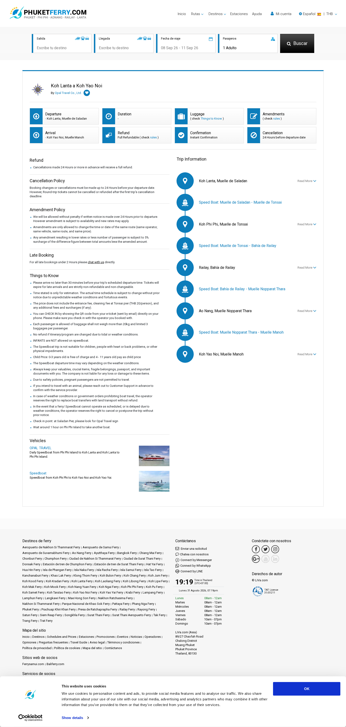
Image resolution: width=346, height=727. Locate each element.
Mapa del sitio (92, 648)
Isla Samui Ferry (130, 570)
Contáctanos (113, 648)
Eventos (122, 636)
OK (307, 689)
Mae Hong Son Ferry (82, 598)
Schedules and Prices (61, 636)
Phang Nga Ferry (143, 604)
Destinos (38, 636)
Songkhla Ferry (74, 615)
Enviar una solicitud (193, 548)
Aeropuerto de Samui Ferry (101, 547)
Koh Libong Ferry (134, 581)
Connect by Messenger (196, 560)
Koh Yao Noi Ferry (85, 592)
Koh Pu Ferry (154, 587)
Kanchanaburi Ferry (35, 575)
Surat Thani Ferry (98, 615)
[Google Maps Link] (256, 559)
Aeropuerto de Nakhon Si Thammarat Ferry (51, 547)
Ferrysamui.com (33, 664)
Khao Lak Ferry (61, 575)
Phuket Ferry (30, 609)
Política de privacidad (37, 648)
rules (276, 118)
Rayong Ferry (146, 609)
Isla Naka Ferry (84, 570)
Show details (72, 718)
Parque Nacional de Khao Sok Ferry (86, 604)
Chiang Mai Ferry (150, 553)
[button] (318, 14)
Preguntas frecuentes (53, 642)
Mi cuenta (283, 14)
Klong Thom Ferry (85, 575)
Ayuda (257, 14)
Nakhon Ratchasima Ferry (115, 598)
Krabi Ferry (133, 592)
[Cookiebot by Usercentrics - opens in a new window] (30, 717)
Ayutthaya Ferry (104, 553)
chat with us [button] (96, 262)
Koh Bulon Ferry (110, 575)
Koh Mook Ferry (55, 587)
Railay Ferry (127, 609)
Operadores (153, 636)
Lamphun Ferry (32, 598)
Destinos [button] (216, 14)
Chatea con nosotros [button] (194, 554)
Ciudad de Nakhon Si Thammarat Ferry (95, 558)
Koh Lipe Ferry (158, 581)
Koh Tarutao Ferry (59, 592)
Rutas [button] (195, 14)
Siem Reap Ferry (51, 615)
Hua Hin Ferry (31, 570)
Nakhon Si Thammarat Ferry (41, 604)
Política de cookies (67, 648)
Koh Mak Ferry (32, 587)
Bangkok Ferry (127, 553)
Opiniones (29, 642)
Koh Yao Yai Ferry (111, 592)
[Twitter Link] (266, 549)
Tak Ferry (159, 615)
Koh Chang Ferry (135, 575)
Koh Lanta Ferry (82, 581)
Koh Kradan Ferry (57, 581)
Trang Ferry (29, 620)
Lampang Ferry (153, 592)
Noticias (136, 636)
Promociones (106, 636)
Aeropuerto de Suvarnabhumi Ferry (45, 553)
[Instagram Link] (275, 549)
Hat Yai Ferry (154, 564)
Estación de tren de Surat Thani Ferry (119, 564)
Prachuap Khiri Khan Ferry (58, 609)
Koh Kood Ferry (32, 581)
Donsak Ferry (31, 564)
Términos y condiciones (123, 642)
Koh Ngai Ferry (109, 587)
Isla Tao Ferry (153, 570)
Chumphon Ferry (55, 558)
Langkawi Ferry (55, 598)
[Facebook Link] (256, 549)
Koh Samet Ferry (33, 592)
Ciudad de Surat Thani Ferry (142, 558)
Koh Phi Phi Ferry (132, 587)
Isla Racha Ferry (107, 570)
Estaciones (239, 14)
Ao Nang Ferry (81, 553)
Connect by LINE (192, 571)
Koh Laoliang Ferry (107, 581)
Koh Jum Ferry (158, 575)
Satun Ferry (29, 615)
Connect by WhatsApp (195, 565)
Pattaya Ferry (120, 604)
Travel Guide (78, 642)
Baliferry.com (55, 664)
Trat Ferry (46, 620)
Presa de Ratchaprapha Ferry (97, 609)
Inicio (182, 14)
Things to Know (211, 118)
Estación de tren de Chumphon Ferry (67, 564)
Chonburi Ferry (32, 558)
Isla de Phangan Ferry (57, 570)
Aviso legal (97, 642)
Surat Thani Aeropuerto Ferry (131, 615)
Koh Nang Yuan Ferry (82, 587)
